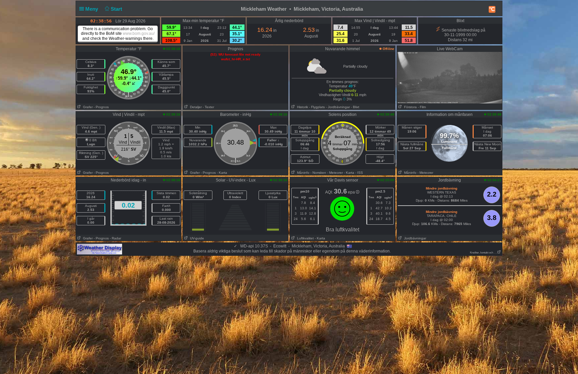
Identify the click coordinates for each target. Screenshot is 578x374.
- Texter (208, 107)
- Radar (115, 238)
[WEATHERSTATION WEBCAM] (449, 77)
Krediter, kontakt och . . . (483, 252)
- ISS (359, 172)
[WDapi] (99, 248)
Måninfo (302, 172)
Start (117, 9)
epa (352, 192)
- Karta (222, 172)
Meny (92, 9)
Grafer (87, 107)
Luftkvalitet (304, 238)
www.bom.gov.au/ (139, 33)
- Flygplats (317, 107)
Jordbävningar (414, 238)
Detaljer (195, 107)
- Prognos (101, 107)
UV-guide (196, 238)
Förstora (409, 107)
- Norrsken (318, 172)
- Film (422, 107)
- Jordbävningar (338, 107)
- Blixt (355, 107)
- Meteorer (335, 172)
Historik (301, 107)
